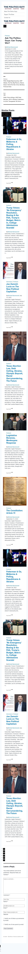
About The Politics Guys (10, 11)
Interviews (9, 281)
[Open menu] (4, 26)
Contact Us (7, 17)
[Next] (8, 114)
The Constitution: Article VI (14, 511)
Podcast (7, 35)
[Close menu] (0, 946)
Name (5, 901)
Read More (9, 183)
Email (5, 908)
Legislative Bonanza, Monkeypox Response (11, 439)
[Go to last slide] (4, 114)
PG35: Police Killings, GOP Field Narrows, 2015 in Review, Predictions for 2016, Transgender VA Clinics (13, 97)
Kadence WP (20, 936)
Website (5, 914)
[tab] (4, 849)
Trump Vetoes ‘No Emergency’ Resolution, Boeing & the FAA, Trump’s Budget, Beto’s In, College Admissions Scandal (14, 217)
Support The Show (9, 14)
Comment (6, 895)
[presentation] (14, 125)
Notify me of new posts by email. (14, 924)
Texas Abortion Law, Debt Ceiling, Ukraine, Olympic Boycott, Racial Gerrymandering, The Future (14, 373)
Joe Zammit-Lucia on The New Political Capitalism (12, 287)
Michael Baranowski (12, 47)
